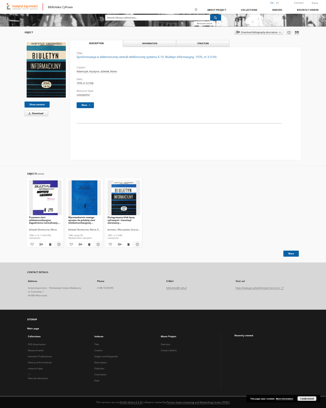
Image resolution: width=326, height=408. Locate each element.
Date (96, 380)
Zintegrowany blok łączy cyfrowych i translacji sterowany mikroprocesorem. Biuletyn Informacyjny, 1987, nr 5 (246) (123, 220)
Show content (37, 104)
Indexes (277, 10)
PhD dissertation (37, 344)
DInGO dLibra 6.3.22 (131, 402)
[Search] (215, 18)
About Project (216, 10)
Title (96, 344)
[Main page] (195, 10)
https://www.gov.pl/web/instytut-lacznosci (258, 287)
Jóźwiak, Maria (109, 71)
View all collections (38, 378)
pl (277, 3)
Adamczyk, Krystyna (88, 71)
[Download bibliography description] (40, 244)
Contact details (169, 350)
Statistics (165, 344)
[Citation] (296, 32)
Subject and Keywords (106, 356)
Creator (98, 350)
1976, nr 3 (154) (85, 83)
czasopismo (83, 94)
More (291, 253)
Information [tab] (149, 43)
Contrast (299, 2)
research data (35, 368)
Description (100, 362)
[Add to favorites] (288, 32)
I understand (307, 398)
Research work (36, 350)
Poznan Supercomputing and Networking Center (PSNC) (198, 402)
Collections (249, 10)
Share (315, 3)
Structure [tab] (203, 43)
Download (37, 113)
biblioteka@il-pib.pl (176, 287)
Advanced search (204, 23)
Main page (33, 328)
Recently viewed (308, 10)
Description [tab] (96, 43)
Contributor (100, 374)
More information (284, 398)
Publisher (99, 368)
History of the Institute (40, 362)
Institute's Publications (40, 356)
